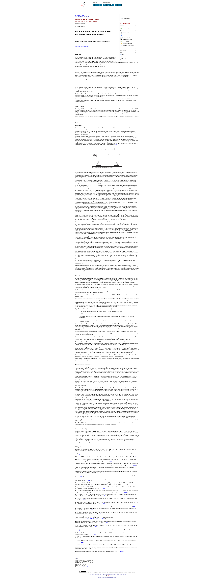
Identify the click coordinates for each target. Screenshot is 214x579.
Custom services (126, 18)
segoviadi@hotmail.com (84, 566)
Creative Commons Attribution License (127, 572)
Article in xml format (126, 35)
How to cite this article (127, 39)
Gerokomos (79, 15)
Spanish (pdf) (125, 32)
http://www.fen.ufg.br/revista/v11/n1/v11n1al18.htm (87, 518)
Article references (126, 37)
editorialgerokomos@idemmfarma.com (107, 577)
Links (111, 450)
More (123, 54)
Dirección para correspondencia (82, 46)
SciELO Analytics (126, 28)
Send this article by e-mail (128, 45)
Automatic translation (127, 43)
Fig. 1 (116, 144)
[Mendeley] (121, 54)
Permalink (124, 58)
